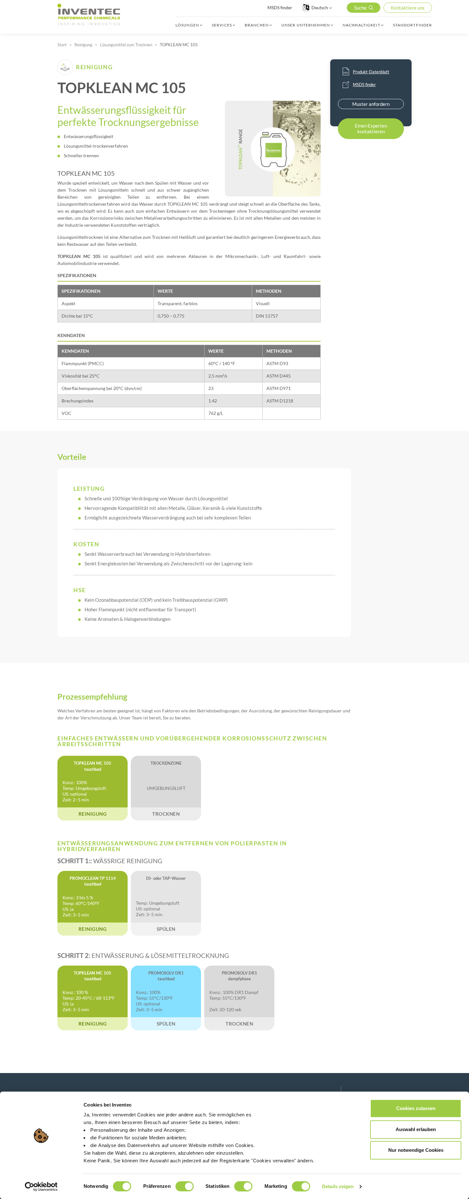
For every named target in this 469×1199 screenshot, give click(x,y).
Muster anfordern (371, 104)
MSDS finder (279, 7)
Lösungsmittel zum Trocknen (126, 44)
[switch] (184, 1186)
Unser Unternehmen (305, 25)
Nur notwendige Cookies (415, 1150)
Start (62, 44)
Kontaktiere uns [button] (408, 8)
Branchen (257, 25)
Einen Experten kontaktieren (371, 128)
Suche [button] (360, 8)
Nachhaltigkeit (361, 25)
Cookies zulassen (415, 1108)
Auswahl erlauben (416, 1129)
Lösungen (187, 25)
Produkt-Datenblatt (371, 71)
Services (222, 25)
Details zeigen (338, 1186)
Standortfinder (412, 25)
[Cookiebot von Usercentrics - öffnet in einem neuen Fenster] (41, 1186)
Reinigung (83, 44)
